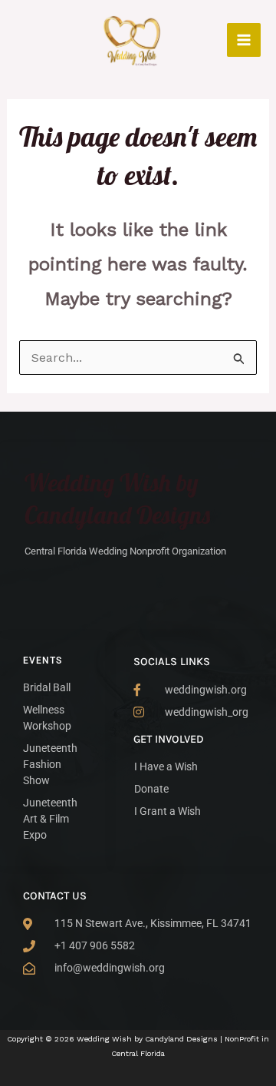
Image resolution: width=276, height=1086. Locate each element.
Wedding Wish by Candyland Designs (117, 498)
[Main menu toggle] (244, 40)
